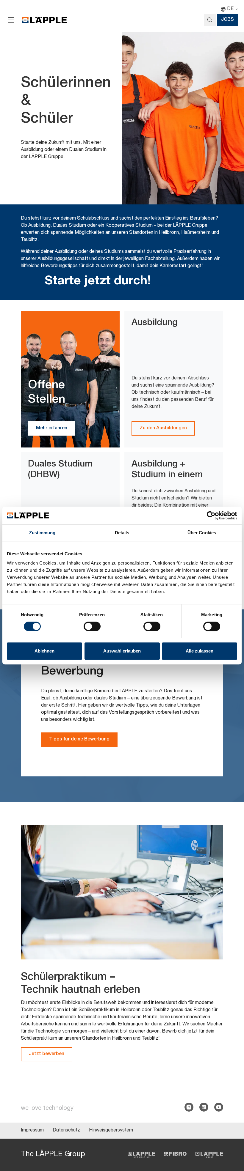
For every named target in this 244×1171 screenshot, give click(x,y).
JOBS (227, 20)
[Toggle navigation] (11, 20)
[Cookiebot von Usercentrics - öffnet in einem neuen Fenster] (211, 515)
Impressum (32, 1130)
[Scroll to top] (231, 1137)
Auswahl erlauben (122, 650)
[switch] (92, 626)
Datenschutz (66, 1130)
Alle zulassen (199, 650)
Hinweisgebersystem (111, 1130)
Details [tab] (122, 532)
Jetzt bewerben (46, 1054)
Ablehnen (44, 650)
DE (230, 9)
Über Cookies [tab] (201, 532)
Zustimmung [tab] (42, 532)
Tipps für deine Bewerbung (79, 739)
